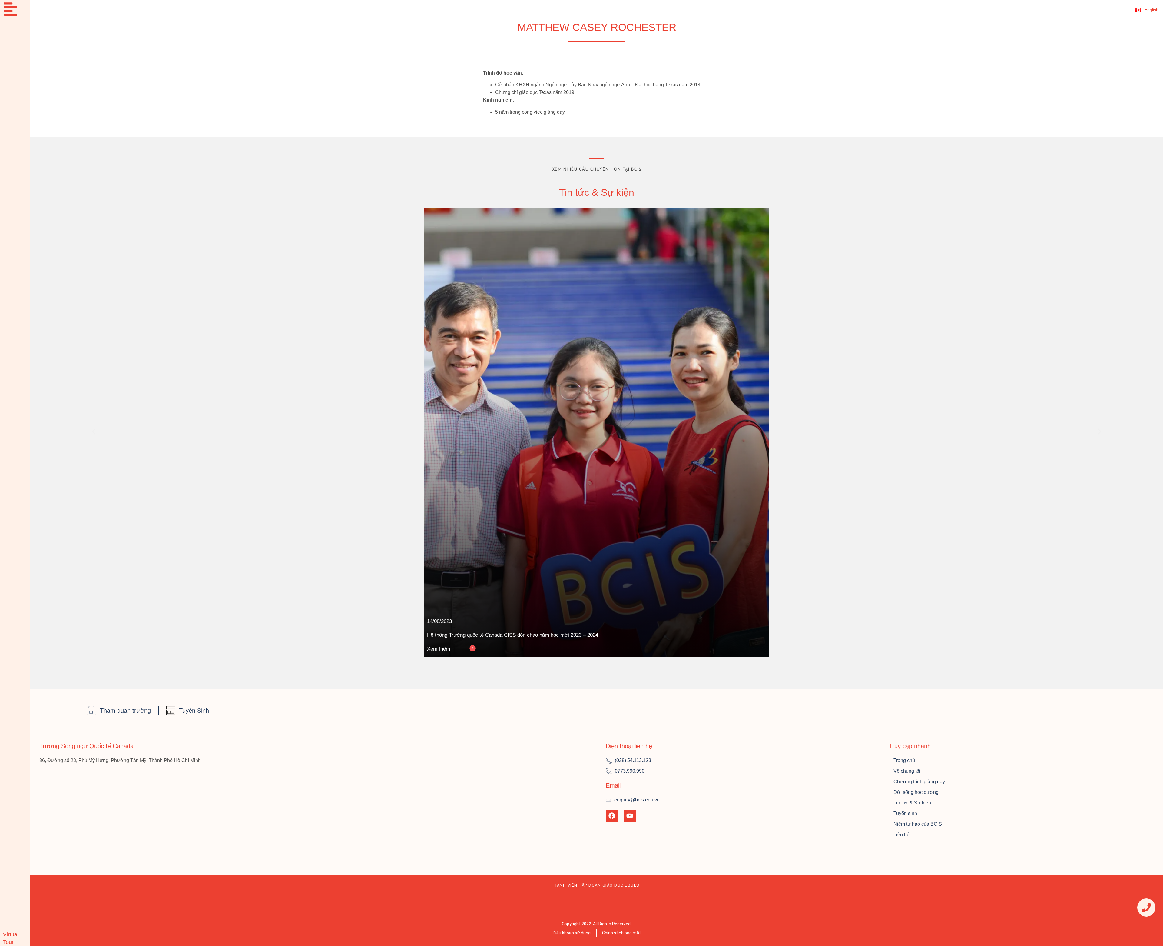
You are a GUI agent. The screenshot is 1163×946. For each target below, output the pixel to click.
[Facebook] (612, 816)
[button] (94, 431)
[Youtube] (630, 816)
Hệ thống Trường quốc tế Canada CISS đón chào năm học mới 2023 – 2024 (512, 635)
